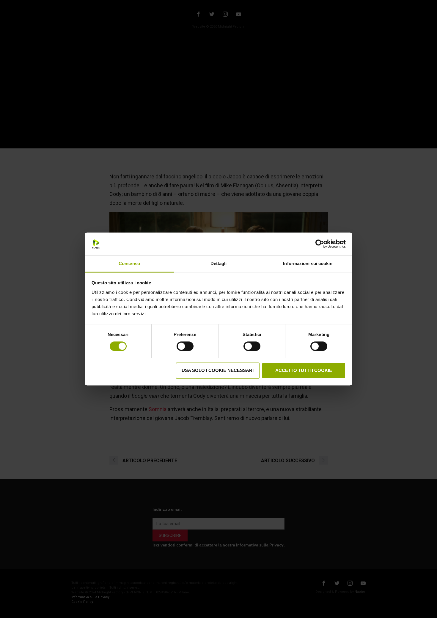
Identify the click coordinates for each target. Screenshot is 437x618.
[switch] (185, 345)
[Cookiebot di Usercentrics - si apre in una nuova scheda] (320, 244)
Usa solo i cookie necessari (218, 370)
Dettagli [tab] (218, 263)
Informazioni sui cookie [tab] (307, 263)
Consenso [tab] (129, 263)
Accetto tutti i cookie (303, 370)
